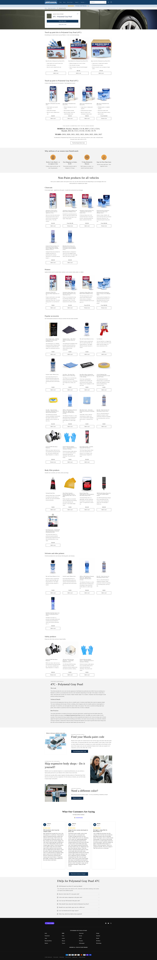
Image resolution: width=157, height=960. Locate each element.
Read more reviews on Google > (78, 873)
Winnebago (98, 943)
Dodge (97, 933)
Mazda (97, 938)
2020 (68, 134)
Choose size (104, 118)
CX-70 (93, 131)
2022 (77, 134)
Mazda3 (75, 129)
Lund (80, 938)
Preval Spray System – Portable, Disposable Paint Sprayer (86, 447)
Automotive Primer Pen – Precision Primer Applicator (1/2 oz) (52, 293)
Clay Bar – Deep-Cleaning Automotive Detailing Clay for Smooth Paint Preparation (52, 411)
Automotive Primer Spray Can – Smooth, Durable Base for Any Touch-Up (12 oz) (69, 293)
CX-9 (97, 129)
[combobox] (98, 2)
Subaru (46, 943)
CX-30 (81, 129)
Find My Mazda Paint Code (78, 142)
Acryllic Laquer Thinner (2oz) (52, 374)
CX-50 (81, 131)
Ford (63, 935)
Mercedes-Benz (48, 940)
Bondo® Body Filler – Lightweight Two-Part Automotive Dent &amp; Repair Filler (87, 494)
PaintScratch (50, 957)
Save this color (62, 21)
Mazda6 (64, 131)
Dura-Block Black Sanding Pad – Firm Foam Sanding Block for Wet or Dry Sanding (87, 375)
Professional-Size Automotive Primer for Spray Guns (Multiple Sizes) (103, 293)
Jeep (46, 938)
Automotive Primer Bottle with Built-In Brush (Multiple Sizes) (86, 293)
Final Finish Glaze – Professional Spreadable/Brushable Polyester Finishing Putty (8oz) (53, 531)
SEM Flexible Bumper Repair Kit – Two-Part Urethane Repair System (104, 494)
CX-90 (87, 131)
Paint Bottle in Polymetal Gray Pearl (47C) (69, 104)
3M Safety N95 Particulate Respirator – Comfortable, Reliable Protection (68, 660)
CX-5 (92, 129)
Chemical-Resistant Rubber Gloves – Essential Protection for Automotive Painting (70, 447)
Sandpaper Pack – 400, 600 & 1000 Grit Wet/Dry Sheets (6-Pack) (69, 340)
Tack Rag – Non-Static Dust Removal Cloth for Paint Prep (69, 375)
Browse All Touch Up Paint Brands (78, 947)
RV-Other (98, 940)
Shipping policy (74, 957)
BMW (63, 933)
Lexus (63, 938)
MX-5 (87, 129)
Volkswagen (82, 943)
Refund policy (61, 957)
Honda (80, 935)
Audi (46, 933)
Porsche (81, 940)
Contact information (82, 957)
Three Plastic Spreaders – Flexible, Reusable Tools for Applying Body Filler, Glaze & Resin (69, 495)
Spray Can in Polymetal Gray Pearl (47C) (86, 104)
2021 (73, 134)
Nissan (63, 940)
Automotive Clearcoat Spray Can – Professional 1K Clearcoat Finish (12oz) (87, 211)
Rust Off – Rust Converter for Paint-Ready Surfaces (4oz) (103, 410)
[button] (70, 2)
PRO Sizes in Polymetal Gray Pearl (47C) (103, 104)
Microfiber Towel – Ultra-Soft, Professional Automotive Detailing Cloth (87, 411)
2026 (96, 134)
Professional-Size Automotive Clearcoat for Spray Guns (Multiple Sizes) (103, 211)
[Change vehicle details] (77, 13)
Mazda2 (69, 129)
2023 (82, 134)
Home (46, 8)
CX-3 (76, 131)
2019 (64, 134)
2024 (86, 134)
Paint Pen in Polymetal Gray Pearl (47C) (53, 104)
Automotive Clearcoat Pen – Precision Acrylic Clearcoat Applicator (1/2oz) (52, 211)
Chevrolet (81, 933)
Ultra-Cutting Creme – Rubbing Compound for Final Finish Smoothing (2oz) (52, 340)
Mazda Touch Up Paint (58, 14)
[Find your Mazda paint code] (56, 742)
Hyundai (98, 935)
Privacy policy (55, 957)
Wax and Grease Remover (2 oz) (86, 338)
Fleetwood (47, 935)
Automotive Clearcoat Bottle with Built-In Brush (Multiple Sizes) (70, 211)
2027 (100, 134)
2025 (91, 134)
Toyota (63, 943)
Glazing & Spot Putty (50, 493)
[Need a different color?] (56, 793)
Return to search (77, 798)
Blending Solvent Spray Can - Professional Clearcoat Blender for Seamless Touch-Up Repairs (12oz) (69, 248)
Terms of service (68, 957)
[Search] (105, 2)
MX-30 (70, 131)
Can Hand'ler (99, 338)
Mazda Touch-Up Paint (52, 8)
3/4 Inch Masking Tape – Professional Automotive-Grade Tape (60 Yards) (103, 375)
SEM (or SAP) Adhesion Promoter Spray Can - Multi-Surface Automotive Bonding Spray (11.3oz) (70, 411)
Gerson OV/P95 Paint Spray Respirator (51, 447)
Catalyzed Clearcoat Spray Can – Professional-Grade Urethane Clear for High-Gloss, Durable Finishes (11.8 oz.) (53, 248)
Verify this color (62, 24)
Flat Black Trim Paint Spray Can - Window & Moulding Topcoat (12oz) (53, 614)
